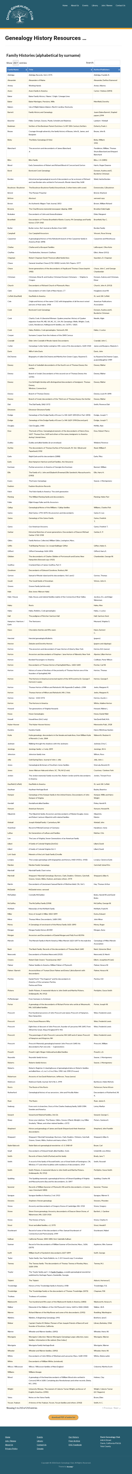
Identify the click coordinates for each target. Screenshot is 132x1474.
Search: (90, 62)
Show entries (16, 63)
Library (95, 5)
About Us (75, 5)
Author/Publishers (102, 69)
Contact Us (120, 5)
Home (65, 5)
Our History (74, 1437)
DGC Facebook (75, 1445)
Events (85, 5)
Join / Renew (106, 5)
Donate (40, 1448)
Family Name (13, 69)
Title (31, 69)
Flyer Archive (74, 1441)
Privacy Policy (11, 1448)
